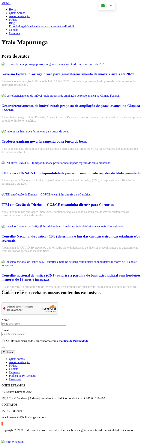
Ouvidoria (15, 379)
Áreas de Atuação (19, 16)
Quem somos (17, 358)
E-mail (5, 330)
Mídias (13, 19)
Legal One (25, 26)
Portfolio (70, 26)
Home (12, 9)
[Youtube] (2, 423)
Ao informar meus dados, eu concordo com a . (47, 341)
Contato (13, 29)
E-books (14, 26)
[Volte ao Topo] (4, 438)
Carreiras (14, 33)
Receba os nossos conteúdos (48, 26)
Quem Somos (17, 12)
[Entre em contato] (13, 441)
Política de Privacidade (22, 375)
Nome (5, 320)
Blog (12, 23)
